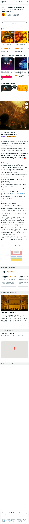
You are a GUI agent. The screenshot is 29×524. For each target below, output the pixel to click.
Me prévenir (14, 23)
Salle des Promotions (8, 334)
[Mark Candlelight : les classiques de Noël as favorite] (12, 32)
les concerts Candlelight (17, 193)
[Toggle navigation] (27, 1)
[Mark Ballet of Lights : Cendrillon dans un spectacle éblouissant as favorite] (25, 59)
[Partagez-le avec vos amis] (26, 103)
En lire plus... (11, 321)
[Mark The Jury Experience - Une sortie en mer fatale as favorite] (12, 59)
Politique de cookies (18, 521)
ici (22, 182)
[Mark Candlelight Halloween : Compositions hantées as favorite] (26, 107)
